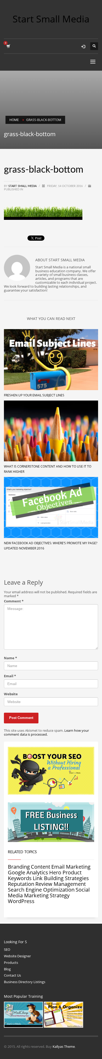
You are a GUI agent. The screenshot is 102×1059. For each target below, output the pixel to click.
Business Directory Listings (24, 981)
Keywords (20, 878)
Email (10, 676)
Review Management (60, 883)
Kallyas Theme (64, 1046)
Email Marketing (70, 866)
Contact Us (12, 975)
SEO (7, 949)
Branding (19, 866)
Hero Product (65, 872)
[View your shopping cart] (8, 46)
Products (11, 962)
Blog (7, 969)
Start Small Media (22, 186)
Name (10, 658)
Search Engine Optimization (41, 889)
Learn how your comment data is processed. (46, 732)
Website (11, 694)
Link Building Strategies (61, 878)
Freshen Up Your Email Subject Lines (34, 395)
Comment (14, 601)
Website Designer (17, 956)
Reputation (21, 883)
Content (40, 866)
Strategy (60, 895)
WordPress (21, 901)
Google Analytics (28, 872)
